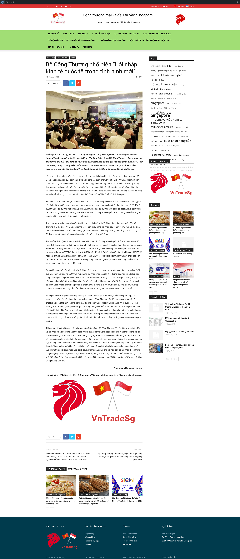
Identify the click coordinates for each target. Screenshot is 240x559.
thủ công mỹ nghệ (181, 127)
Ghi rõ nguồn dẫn (169, 557)
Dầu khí (88, 544)
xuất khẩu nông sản (177, 140)
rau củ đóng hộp (180, 94)
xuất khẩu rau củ (157, 146)
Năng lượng (51, 58)
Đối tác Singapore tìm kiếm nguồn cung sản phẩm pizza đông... (158, 230)
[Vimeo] (61, 6)
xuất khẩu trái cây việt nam (160, 150)
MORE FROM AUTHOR (78, 469)
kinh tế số (165, 89)
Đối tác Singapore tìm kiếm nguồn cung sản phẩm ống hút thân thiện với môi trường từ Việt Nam (94, 501)
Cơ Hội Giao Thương (125, 33)
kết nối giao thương (161, 93)
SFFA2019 (161, 98)
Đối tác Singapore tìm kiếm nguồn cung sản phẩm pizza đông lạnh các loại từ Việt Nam (61, 501)
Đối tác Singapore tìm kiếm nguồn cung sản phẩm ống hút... (182, 230)
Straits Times (176, 103)
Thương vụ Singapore (161, 114)
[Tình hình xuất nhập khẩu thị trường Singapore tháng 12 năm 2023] (156, 307)
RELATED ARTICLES (56, 469)
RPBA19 (153, 98)
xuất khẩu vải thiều (161, 154)
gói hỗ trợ (182, 71)
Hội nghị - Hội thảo (157, 80)
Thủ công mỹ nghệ (92, 541)
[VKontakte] (66, 6)
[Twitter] (57, 6)
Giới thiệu (68, 33)
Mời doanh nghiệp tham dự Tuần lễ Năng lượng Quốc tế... (158, 256)
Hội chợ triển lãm (130, 534)
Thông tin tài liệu (130, 541)
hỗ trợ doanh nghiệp (172, 75)
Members (87, 47)
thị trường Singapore (162, 126)
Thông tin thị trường (159, 161)
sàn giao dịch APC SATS (159, 108)
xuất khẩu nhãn (156, 141)
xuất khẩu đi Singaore (181, 155)
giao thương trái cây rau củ (167, 71)
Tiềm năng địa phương (113, 40)
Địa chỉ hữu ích (56, 47)
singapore (158, 102)
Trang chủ (53, 33)
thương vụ (172, 108)
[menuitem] (2, 2)
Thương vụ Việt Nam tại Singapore (167, 121)
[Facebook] (52, 6)
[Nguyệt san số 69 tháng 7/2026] (183, 244)
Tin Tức (82, 33)
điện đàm (154, 164)
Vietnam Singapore (172, 136)
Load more (170, 359)
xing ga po (184, 136)
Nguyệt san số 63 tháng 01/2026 (179, 331)
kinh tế (154, 89)
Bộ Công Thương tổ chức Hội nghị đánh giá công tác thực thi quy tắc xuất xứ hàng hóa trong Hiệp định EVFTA (120, 456)
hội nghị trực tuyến (164, 84)
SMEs (168, 103)
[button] (48, 6)
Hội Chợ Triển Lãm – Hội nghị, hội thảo (150, 40)
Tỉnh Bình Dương (157, 136)
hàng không (155, 75)
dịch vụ (153, 71)
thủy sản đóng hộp (157, 132)
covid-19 (167, 65)
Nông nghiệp (90, 537)
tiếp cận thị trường (172, 132)
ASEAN (158, 66)
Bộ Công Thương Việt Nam (173, 537)
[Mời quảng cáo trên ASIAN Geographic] (156, 321)
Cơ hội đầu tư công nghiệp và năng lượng (71, 40)
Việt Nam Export (168, 534)
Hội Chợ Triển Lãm (156, 276)
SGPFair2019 (171, 98)
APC (152, 66)
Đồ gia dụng (89, 534)
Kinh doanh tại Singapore (157, 33)
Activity (74, 47)
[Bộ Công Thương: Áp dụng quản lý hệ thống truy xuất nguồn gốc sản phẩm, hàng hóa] (156, 348)
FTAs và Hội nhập (101, 33)
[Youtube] (70, 6)
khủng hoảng (183, 85)
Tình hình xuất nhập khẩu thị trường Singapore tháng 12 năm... (177, 307)
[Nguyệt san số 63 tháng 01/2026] (156, 335)
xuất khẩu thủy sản (172, 146)
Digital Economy (179, 66)
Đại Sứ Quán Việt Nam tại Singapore (177, 541)
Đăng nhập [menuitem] (10, 2)
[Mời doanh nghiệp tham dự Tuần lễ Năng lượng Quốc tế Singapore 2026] (127, 485)
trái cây (184, 132)
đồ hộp (162, 164)
